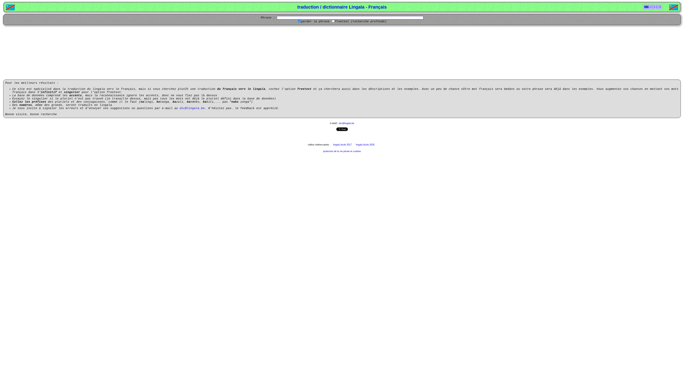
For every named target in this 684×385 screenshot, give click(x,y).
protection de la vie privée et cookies (342, 151)
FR (646, 7)
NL (658, 7)
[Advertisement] (342, 53)
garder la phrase (315, 21)
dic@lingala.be (192, 108)
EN (652, 7)
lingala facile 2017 (342, 144)
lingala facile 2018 (365, 144)
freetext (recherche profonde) (361, 21)
